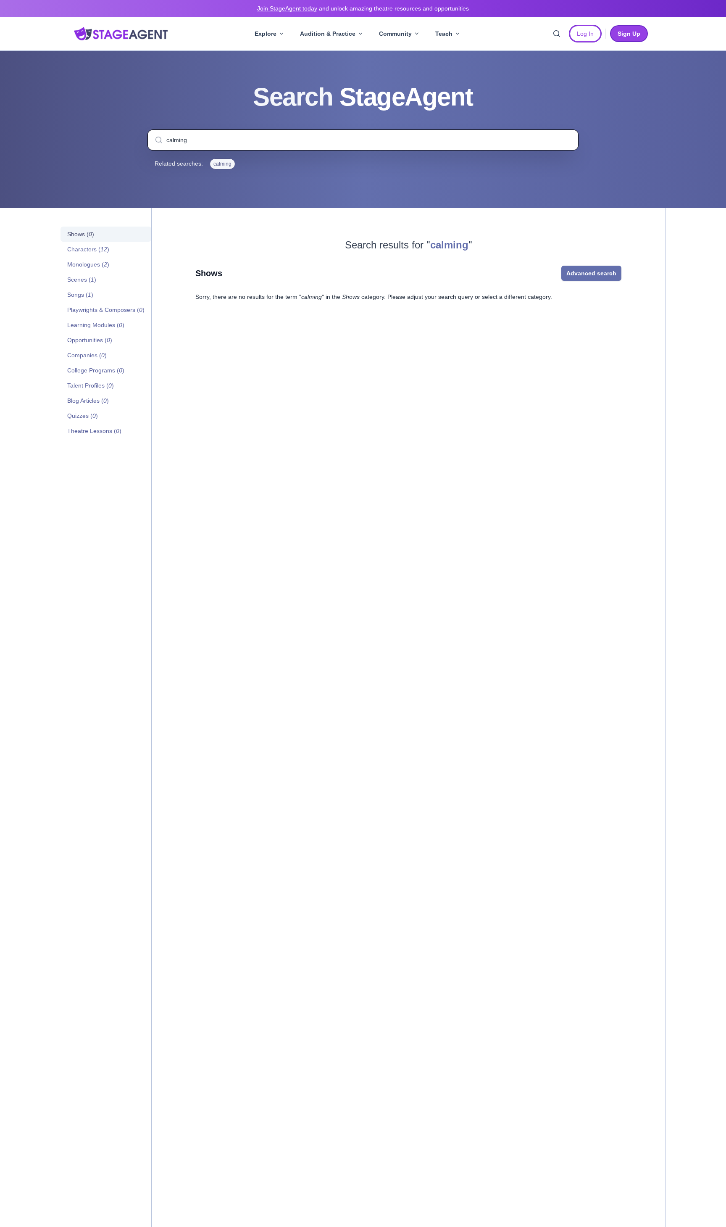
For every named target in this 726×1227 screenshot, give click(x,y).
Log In (585, 33)
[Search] (556, 33)
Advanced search (591, 273)
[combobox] (363, 140)
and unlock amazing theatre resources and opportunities (363, 8)
